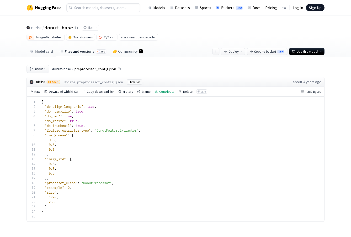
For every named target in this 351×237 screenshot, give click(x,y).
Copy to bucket (268, 51)
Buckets (231, 7)
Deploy (234, 51)
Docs (257, 7)
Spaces (205, 7)
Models (159, 7)
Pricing (271, 7)
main (39, 69)
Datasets (182, 7)
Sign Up (315, 7)
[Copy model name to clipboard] (76, 27)
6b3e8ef (134, 82)
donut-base (58, 27)
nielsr (36, 28)
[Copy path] (119, 68)
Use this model (307, 51)
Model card (44, 51)
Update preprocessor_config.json (93, 82)
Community (130, 51)
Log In (298, 7)
